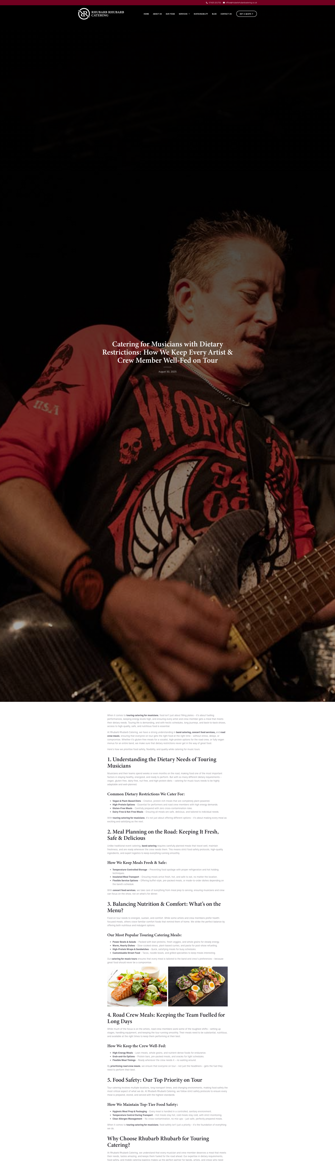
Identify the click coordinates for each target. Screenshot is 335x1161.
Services (183, 14)
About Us (157, 14)
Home (146, 14)
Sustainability (201, 14)
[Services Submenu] (189, 14)
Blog (214, 14)
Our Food (170, 14)
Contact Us (226, 14)
